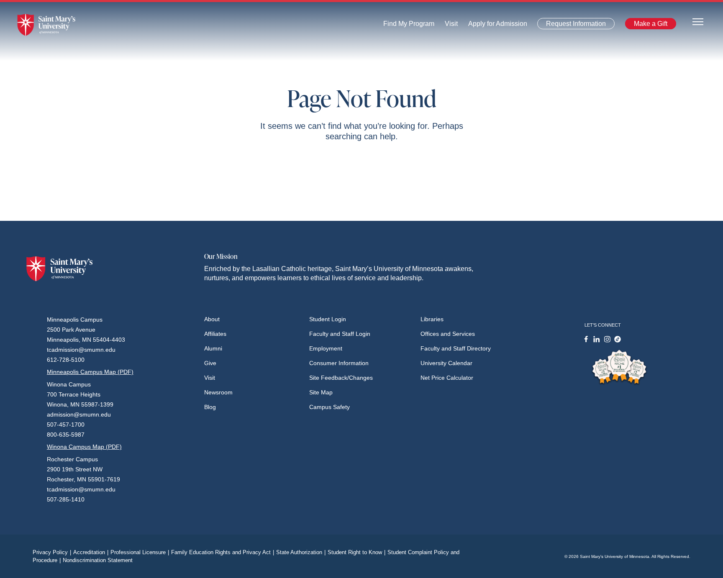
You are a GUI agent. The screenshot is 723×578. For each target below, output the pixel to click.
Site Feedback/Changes (341, 377)
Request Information (571, 25)
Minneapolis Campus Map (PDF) (90, 371)
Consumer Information (339, 363)
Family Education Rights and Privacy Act (222, 552)
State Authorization (301, 552)
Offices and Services (447, 333)
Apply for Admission (492, 25)
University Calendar (446, 363)
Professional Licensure (139, 552)
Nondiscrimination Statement (98, 560)
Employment (325, 348)
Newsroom (218, 392)
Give (210, 363)
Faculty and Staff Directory (455, 348)
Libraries (432, 319)
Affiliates (215, 333)
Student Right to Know (356, 552)
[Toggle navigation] (698, 21)
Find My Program (408, 25)
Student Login (327, 319)
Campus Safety (329, 407)
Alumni (213, 348)
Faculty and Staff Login (339, 333)
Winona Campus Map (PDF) (84, 446)
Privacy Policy (52, 552)
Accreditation (90, 552)
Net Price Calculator (446, 377)
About (212, 319)
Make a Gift (648, 25)
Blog (210, 407)
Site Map (321, 392)
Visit (448, 25)
